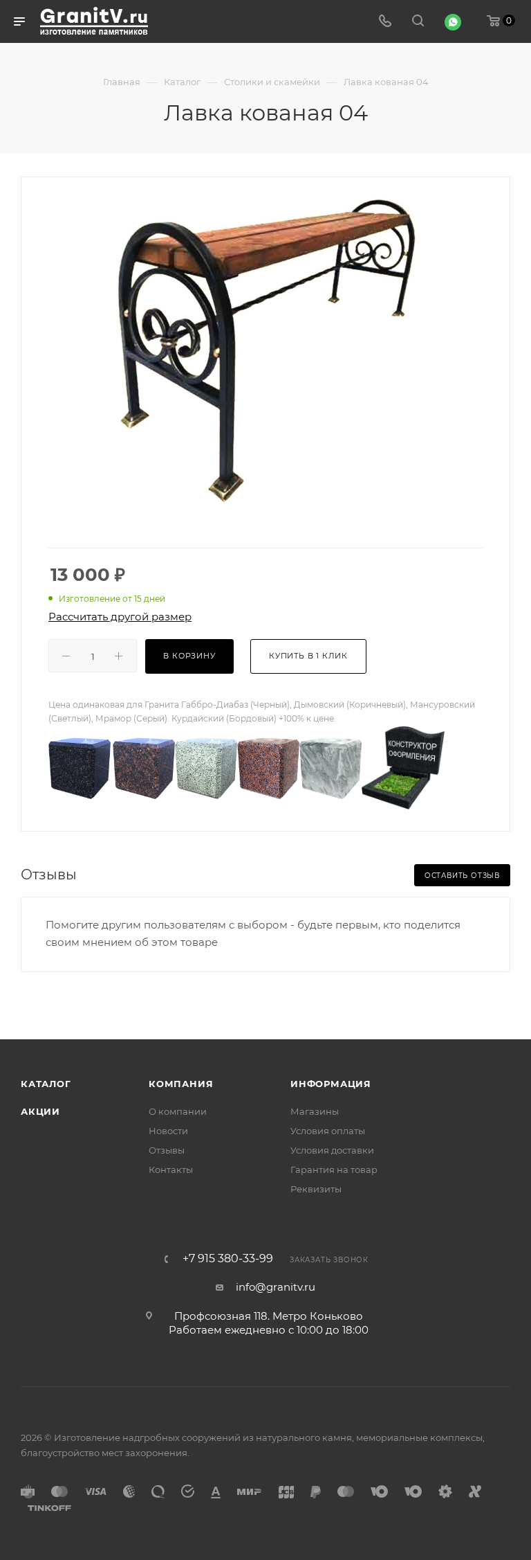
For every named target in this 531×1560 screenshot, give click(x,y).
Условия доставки (332, 1150)
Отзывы (167, 1150)
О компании (178, 1111)
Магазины (314, 1111)
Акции (40, 1111)
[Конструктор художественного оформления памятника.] (403, 767)
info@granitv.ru (275, 1286)
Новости (168, 1130)
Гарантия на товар (334, 1169)
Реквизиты (316, 1188)
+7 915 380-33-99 (228, 1258)
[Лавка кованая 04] (265, 352)
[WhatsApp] (453, 22)
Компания (181, 1083)
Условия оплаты (327, 1130)
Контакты (171, 1169)
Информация (330, 1083)
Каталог (46, 1083)
